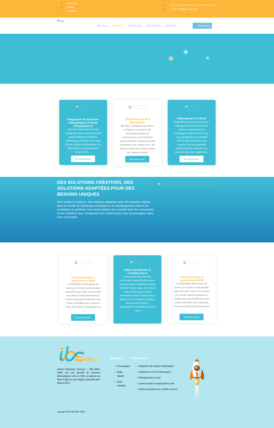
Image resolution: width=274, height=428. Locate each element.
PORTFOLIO (134, 25)
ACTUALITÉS (153, 25)
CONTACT (171, 25)
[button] (192, 159)
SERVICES (117, 25)
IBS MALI (102, 25)
